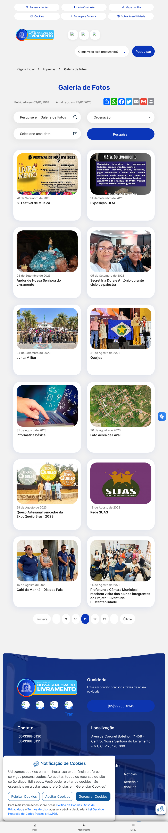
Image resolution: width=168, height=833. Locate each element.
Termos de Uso (37, 809)
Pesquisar (143, 51)
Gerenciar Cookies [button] (93, 796)
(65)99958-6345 (121, 706)
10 (75, 619)
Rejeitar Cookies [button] (24, 796)
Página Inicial (25, 69)
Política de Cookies (69, 805)
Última (127, 619)
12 (94, 619)
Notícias (130, 774)
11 (85, 619)
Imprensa (49, 69)
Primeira (41, 619)
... (56, 619)
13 (104, 619)
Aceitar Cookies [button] (57, 796)
